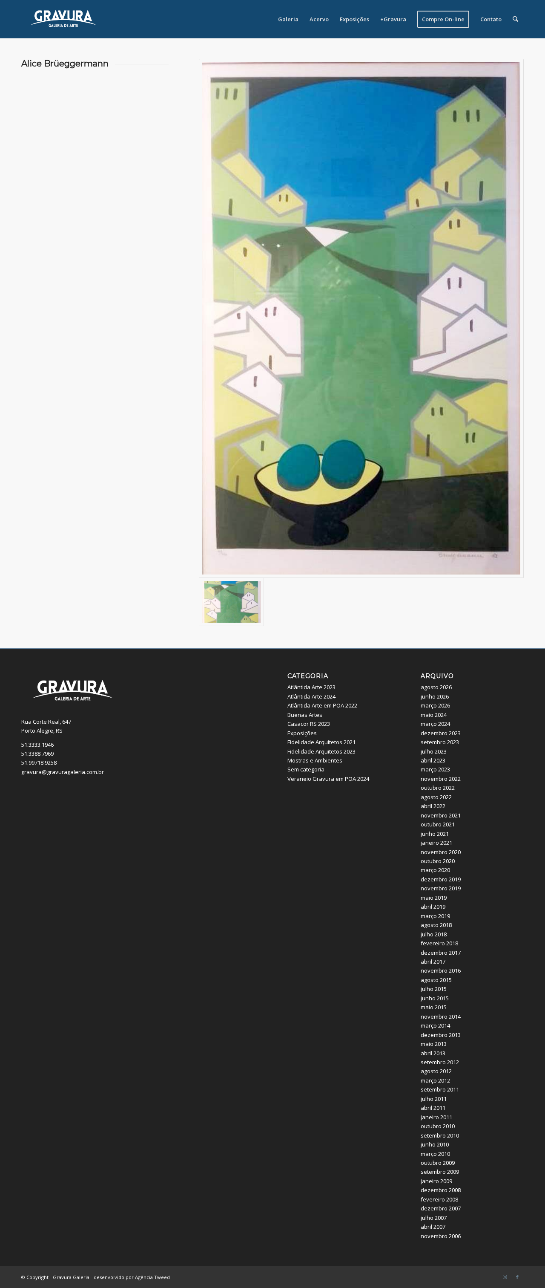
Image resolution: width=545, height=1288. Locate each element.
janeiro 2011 (436, 1117)
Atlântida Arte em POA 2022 (322, 705)
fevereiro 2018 (439, 943)
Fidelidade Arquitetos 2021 (321, 742)
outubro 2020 (438, 861)
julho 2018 (434, 934)
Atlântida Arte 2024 (311, 696)
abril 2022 (433, 806)
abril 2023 (433, 760)
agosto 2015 (436, 980)
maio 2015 (434, 1007)
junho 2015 (435, 998)
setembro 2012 (440, 1062)
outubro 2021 (438, 824)
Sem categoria (305, 769)
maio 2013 (434, 1044)
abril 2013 (433, 1053)
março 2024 (435, 724)
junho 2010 (435, 1144)
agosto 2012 (436, 1071)
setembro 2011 (440, 1089)
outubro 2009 (438, 1163)
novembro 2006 (441, 1236)
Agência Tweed (152, 1277)
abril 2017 (433, 961)
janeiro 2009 (436, 1181)
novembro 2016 (441, 970)
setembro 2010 (440, 1135)
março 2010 (435, 1154)
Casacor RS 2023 (308, 724)
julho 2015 (434, 989)
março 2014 (435, 1025)
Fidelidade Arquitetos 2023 (321, 751)
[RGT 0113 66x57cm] (361, 318)
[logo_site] (63, 19)
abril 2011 (433, 1108)
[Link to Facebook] (517, 1277)
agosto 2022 (436, 797)
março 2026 (435, 705)
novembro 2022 (441, 779)
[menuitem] (288, 19)
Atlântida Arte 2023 (311, 687)
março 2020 (435, 870)
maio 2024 (434, 715)
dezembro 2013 (441, 1035)
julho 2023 (434, 751)
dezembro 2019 (441, 879)
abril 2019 (433, 906)
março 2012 (435, 1080)
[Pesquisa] (515, 19)
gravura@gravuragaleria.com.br (62, 772)
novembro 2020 (441, 852)
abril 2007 (433, 1226)
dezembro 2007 (441, 1208)
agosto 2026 (436, 687)
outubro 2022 (438, 787)
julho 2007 (434, 1218)
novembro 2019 (441, 888)
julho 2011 (434, 1099)
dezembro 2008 (441, 1190)
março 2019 (435, 916)
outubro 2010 (438, 1126)
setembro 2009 (440, 1171)
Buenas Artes (304, 715)
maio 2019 (434, 897)
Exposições (302, 733)
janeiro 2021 (436, 842)
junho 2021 (435, 833)
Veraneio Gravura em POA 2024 (328, 779)
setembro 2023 (440, 742)
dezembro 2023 (441, 733)
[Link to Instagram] (504, 1277)
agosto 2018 (436, 925)
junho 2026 (435, 696)
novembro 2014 (441, 1016)
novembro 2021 (441, 815)
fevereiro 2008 (439, 1199)
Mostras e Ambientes (314, 760)
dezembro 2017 (441, 952)
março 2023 (435, 769)
